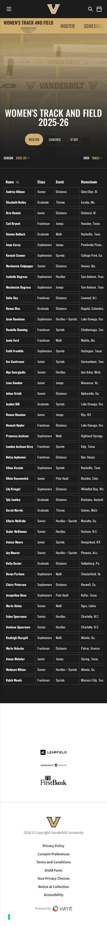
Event (60, 182)
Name (10, 182)
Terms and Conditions (53, 862)
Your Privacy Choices (53, 878)
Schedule (93, 26)
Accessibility (53, 895)
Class (41, 182)
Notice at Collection (53, 886)
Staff (74, 139)
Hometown (89, 182)
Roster (68, 26)
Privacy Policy (53, 846)
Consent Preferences (54, 854)
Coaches (55, 139)
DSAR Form (53, 870)
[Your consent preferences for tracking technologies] (9, 917)
